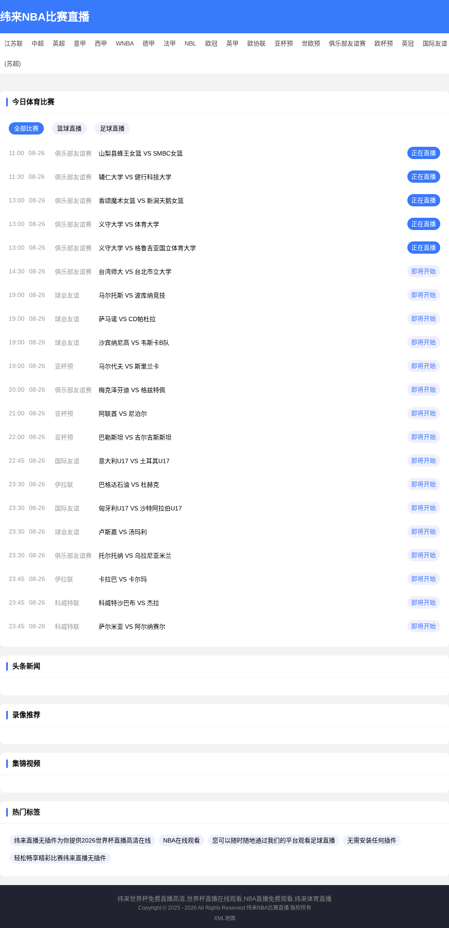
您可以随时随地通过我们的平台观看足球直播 (273, 840)
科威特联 (67, 602)
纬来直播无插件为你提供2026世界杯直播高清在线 (82, 840)
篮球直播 (69, 128)
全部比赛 (26, 128)
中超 (38, 43)
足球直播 (112, 128)
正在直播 (423, 152)
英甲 (232, 43)
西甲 (101, 43)
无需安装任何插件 (371, 840)
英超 (59, 43)
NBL (190, 43)
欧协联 (256, 43)
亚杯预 (283, 43)
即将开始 (423, 271)
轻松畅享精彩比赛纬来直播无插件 (60, 857)
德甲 (149, 43)
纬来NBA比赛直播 (44, 17)
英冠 (408, 43)
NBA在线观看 (181, 840)
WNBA (125, 43)
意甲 (80, 43)
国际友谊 (435, 43)
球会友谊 (67, 295)
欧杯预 (383, 43)
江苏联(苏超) (13, 53)
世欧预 (311, 43)
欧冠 (211, 43)
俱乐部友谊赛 (347, 43)
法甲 (170, 43)
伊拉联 (64, 484)
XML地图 (224, 918)
